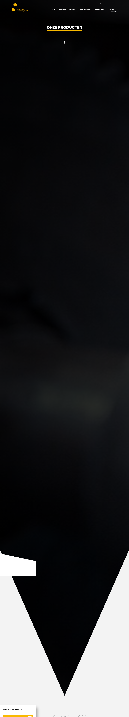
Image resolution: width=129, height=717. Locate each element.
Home (53, 9)
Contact (114, 11)
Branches (72, 9)
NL (114, 4)
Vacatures (111, 9)
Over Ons (62, 9)
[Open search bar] (103, 4)
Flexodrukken (99, 9)
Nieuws (108, 4)
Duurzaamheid (85, 9)
